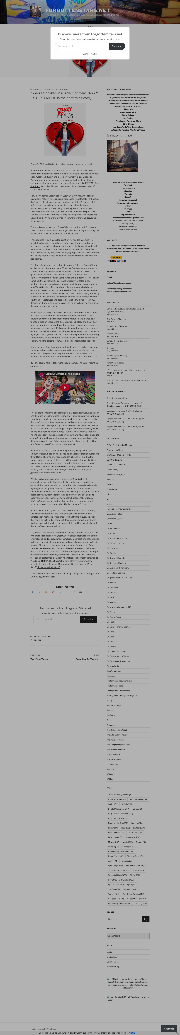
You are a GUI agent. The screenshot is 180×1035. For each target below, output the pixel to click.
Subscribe (117, 46)
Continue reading (90, 54)
